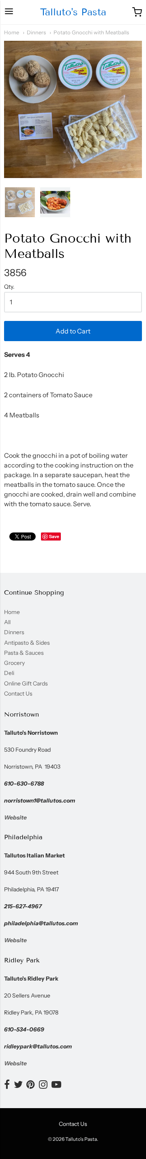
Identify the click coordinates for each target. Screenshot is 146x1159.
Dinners (36, 32)
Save (54, 536)
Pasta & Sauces (24, 652)
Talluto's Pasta (73, 12)
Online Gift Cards (26, 683)
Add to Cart (73, 331)
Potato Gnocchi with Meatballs (91, 32)
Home (11, 32)
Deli (9, 673)
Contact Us (18, 693)
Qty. (9, 287)
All (7, 622)
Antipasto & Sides (27, 642)
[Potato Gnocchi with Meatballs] (20, 202)
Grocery (14, 662)
